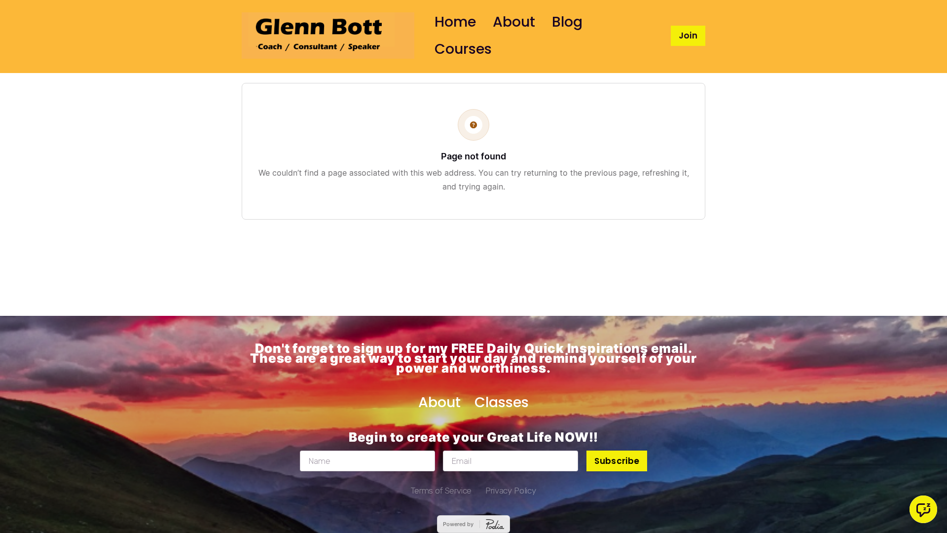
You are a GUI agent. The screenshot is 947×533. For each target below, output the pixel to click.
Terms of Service (441, 490)
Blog (567, 22)
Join (688, 35)
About (514, 22)
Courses (463, 49)
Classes (501, 402)
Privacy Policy (510, 490)
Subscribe (616, 461)
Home (455, 22)
